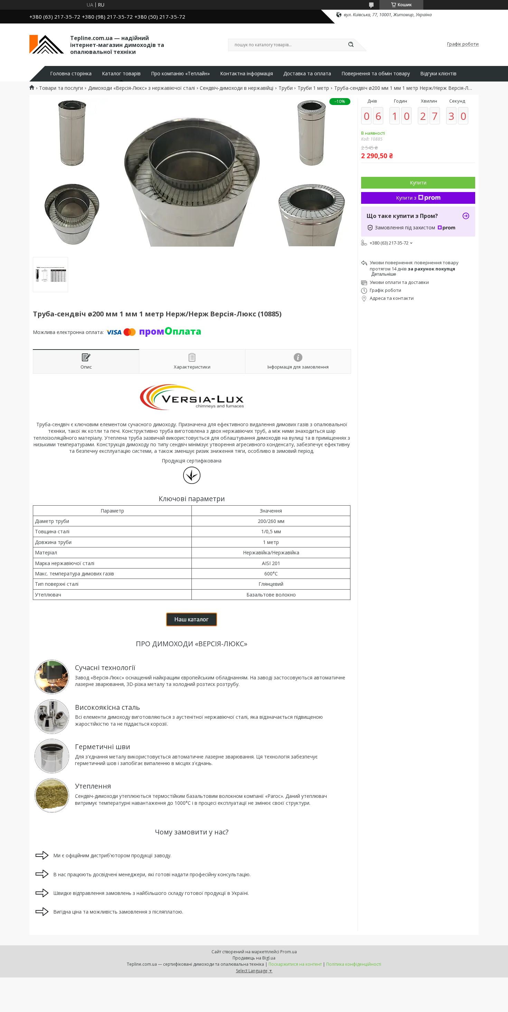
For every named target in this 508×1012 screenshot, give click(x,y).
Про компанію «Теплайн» (180, 73)
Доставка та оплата (307, 73)
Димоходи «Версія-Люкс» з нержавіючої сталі (141, 88)
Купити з (406, 197)
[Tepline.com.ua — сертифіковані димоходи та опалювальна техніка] (46, 44)
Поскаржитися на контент (295, 964)
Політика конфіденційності (353, 964)
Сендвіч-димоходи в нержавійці (236, 88)
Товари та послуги (61, 88)
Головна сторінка (71, 73)
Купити (418, 182)
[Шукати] (351, 45)
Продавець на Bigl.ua (254, 958)
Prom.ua (288, 952)
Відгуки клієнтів (438, 73)
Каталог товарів (121, 73)
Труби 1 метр (313, 88)
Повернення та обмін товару (375, 73)
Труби (286, 88)
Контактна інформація (246, 73)
